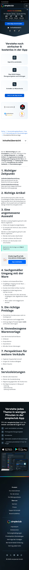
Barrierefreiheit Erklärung (14, 543)
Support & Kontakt (14, 510)
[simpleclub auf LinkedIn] (14, 555)
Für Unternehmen (14, 491)
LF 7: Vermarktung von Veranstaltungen (15, 133)
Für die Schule (4, 1)
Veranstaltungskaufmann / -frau (17, 131)
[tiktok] (10, 30)
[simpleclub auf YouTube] (17, 555)
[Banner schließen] (27, 9)
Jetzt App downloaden (14, 23)
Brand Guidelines (14, 513)
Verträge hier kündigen (14, 539)
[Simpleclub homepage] (7, 5)
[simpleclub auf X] (10, 555)
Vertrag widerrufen (14, 546)
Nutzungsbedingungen (14, 533)
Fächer (3, 131)
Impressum (14, 527)
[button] (24, 2)
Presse (14, 507)
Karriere (14, 504)
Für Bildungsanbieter (14, 497)
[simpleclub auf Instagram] (21, 555)
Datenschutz (14, 530)
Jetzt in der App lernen (14, 95)
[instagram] (14, 30)
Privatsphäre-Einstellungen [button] (14, 536)
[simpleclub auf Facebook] (7, 555)
